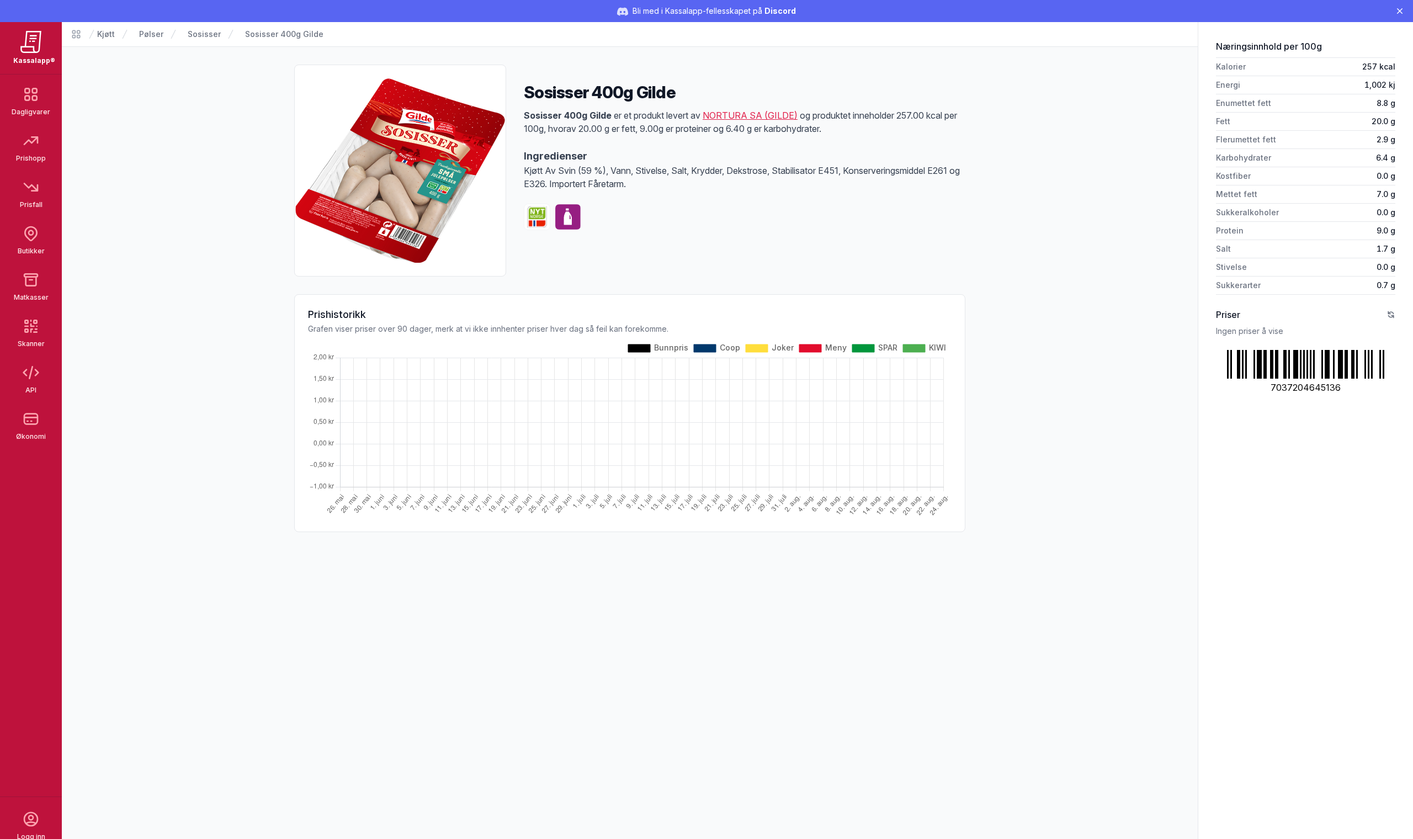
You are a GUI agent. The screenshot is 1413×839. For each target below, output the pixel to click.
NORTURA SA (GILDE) (750, 115)
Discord (780, 10)
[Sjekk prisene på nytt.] (1391, 314)
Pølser (151, 34)
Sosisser (204, 34)
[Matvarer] (76, 34)
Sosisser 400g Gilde (284, 34)
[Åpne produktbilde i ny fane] (400, 171)
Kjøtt (106, 34)
